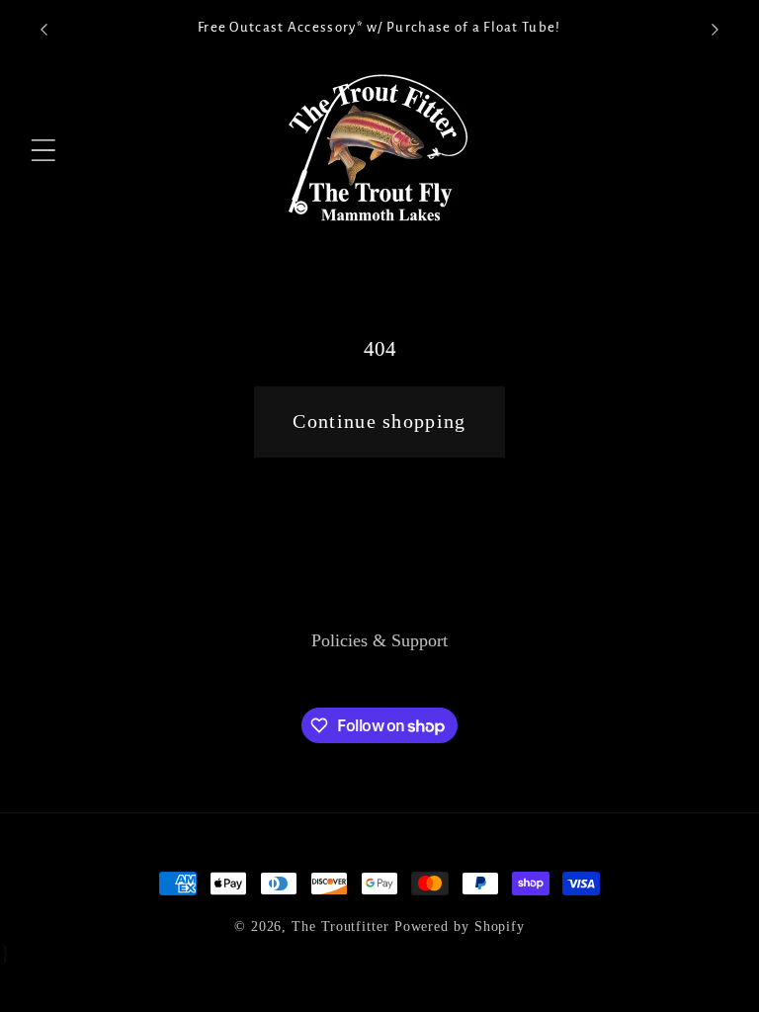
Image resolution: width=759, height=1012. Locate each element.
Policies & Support (379, 640)
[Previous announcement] (43, 29)
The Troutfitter (340, 926)
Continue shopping (379, 421)
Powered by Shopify (459, 926)
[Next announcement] (715, 29)
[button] (44, 151)
